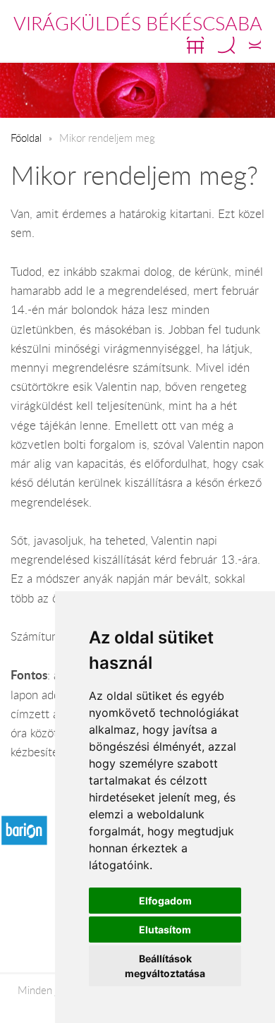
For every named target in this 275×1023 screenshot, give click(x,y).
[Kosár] (195, 45)
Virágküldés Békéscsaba (137, 23)
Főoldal (26, 138)
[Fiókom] (255, 45)
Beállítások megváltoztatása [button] (165, 965)
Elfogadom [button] (165, 901)
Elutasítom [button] (165, 930)
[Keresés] (226, 45)
